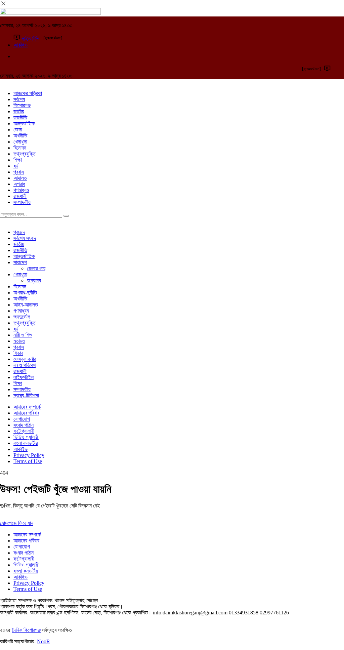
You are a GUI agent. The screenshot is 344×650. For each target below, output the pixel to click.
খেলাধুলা (20, 142)
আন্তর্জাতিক (24, 123)
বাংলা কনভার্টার (25, 443)
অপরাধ (19, 184)
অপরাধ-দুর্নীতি (25, 292)
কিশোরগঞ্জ (22, 105)
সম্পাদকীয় (22, 202)
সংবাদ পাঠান (23, 425)
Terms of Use (27, 461)
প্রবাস (18, 172)
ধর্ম (15, 166)
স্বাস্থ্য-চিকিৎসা (26, 395)
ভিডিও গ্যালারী (26, 437)
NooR (43, 641)
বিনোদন (19, 148)
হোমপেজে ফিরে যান (16, 523)
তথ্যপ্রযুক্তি (24, 154)
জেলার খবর (36, 268)
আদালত (20, 178)
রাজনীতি (20, 117)
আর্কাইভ (20, 449)
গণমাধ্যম (21, 190)
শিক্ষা (17, 160)
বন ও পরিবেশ (24, 365)
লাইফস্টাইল (23, 377)
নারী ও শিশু (22, 335)
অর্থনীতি (20, 135)
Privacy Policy (28, 455)
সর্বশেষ (19, 99)
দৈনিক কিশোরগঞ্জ (26, 630)
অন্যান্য (34, 280)
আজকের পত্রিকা (27, 93)
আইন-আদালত (25, 305)
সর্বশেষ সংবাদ (24, 238)
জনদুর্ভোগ (21, 317)
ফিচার (18, 353)
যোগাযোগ (21, 419)
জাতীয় (18, 111)
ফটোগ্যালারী (23, 431)
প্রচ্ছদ (19, 232)
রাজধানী (20, 196)
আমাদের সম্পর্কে (27, 407)
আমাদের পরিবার (26, 413)
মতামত (19, 341)
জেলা (17, 129)
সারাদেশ (20, 262)
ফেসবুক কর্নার (24, 359)
